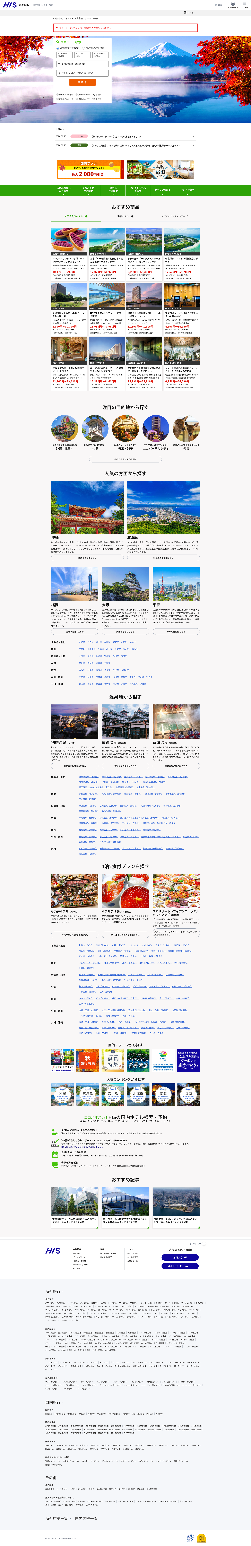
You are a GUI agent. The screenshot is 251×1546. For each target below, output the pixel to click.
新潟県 (99, 655)
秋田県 (107, 642)
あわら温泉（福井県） (112, 811)
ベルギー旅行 (130, 1310)
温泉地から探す (113, 189)
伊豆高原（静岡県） (121, 986)
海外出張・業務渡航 (53, 1501)
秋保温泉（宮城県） (111, 781)
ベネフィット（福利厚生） (146, 1501)
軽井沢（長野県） (87, 974)
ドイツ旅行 (91, 1310)
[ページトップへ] (204, 1243)
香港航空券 (99, 1332)
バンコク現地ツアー (121, 1382)
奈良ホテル (196, 1445)
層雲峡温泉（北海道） (89, 781)
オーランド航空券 (187, 1339)
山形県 (124, 642)
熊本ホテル (105, 1449)
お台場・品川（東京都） (90, 962)
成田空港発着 (63, 1426)
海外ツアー (50, 1298)
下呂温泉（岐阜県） (131, 823)
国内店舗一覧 (86, 1518)
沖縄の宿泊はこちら (87, 557)
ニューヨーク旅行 (103, 1317)
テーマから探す (163, 189)
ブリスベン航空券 (191, 1346)
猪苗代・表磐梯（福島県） (180, 950)
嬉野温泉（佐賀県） (175, 848)
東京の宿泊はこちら (176, 631)
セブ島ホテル (76, 1366)
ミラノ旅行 (175, 1306)
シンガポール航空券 (177, 1332)
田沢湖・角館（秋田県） (152, 956)
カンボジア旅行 (86, 1306)
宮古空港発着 (129, 1433)
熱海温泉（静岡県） (88, 817)
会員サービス (233, 7)
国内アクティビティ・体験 (57, 1457)
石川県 (116, 655)
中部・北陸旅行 (114, 1414)
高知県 (141, 676)
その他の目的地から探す (125, 459)
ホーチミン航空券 (65, 1336)
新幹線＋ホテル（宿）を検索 (89, 99)
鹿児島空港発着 (90, 1433)
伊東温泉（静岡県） (109, 817)
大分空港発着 (50, 1433)
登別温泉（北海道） (133, 776)
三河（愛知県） (107, 991)
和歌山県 (125, 669)
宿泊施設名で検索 (95, 48)
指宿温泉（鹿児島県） (153, 848)
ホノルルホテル (51, 1362)
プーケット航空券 (160, 1332)
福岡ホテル (82, 1449)
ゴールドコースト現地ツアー (110, 1385)
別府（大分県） (109, 1022)
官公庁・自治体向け (66, 1505)
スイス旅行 (102, 1310)
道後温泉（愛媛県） (88, 841)
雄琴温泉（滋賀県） (152, 829)
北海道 (82, 642)
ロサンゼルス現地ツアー (151, 1385)
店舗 (220, 5)
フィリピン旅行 (187, 1303)
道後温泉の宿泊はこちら (125, 766)
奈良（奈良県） (183, 998)
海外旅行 (52, 1291)
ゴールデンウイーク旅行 (66, 1489)
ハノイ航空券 (79, 1336)
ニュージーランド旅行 (117, 1313)
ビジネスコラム (91, 1505)
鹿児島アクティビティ (53, 1465)
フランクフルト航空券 (175, 1343)
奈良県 (116, 669)
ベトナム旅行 (61, 1306)
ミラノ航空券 (159, 1343)
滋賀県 (107, 669)
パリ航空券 (134, 1343)
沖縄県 (143, 683)
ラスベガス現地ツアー (171, 1385)
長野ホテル (128, 1445)
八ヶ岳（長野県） (136, 974)
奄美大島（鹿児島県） (89, 1027)
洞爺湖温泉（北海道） (89, 776)
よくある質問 (132, 1257)
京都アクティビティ (146, 1461)
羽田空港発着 (50, 1426)
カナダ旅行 (131, 1317)
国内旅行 (52, 1402)
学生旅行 (122, 1489)
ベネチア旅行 (187, 1306)
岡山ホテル (49, 1449)
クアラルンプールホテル (175, 1362)
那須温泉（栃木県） (133, 793)
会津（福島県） (158, 950)
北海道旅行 (71, 1414)
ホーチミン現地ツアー (54, 1385)
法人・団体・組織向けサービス (59, 1497)
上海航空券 (110, 1332)
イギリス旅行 (79, 1310)
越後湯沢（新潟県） (175, 974)
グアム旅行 (60, 1303)
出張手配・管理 (69, 1501)
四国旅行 (149, 1414)
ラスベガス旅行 (68, 1317)
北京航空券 (121, 1332)
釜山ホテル (104, 1362)
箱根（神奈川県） (112, 962)
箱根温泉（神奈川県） (89, 793)
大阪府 (82, 669)
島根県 (99, 676)
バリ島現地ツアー (104, 1382)
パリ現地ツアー (69, 1389)
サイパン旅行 (72, 1303)
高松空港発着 (127, 1429)
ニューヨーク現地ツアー (191, 1385)
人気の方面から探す (88, 189)
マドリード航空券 (90, 1346)
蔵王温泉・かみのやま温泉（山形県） (96, 787)
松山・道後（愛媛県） (159, 1010)
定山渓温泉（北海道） (155, 776)
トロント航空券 (69, 1343)
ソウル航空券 (50, 1332)
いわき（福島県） (87, 956)
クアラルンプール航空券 (109, 1336)
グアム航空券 (72, 1339)
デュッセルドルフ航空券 (54, 1346)
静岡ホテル (117, 1445)
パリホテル (153, 1366)
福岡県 (82, 683)
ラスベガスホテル (139, 1366)
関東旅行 (91, 1414)
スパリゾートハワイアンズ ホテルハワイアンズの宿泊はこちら (175, 933)
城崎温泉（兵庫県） (109, 829)
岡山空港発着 (114, 1429)
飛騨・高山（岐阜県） (182, 986)
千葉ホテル (95, 1445)
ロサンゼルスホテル (122, 1366)
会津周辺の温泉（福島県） (155, 781)
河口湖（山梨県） (155, 974)
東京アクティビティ (128, 1461)
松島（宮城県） (142, 950)
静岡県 (90, 662)
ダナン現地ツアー (72, 1385)
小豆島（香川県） (180, 1010)
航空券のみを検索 (66, 95)
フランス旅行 (67, 1310)
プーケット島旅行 (172, 1303)
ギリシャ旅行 (194, 1310)
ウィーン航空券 (125, 1346)
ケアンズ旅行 (81, 1313)
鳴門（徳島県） (113, 1015)
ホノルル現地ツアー (53, 1382)
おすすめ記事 (187, 189)
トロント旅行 (159, 1317)
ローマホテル (179, 1366)
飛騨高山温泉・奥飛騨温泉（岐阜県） (160, 823)
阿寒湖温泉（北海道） (178, 776)
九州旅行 (159, 1414)
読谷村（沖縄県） (165, 1027)
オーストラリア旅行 (53, 1313)
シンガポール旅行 (146, 1303)
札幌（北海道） (86, 945)
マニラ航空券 (193, 1332)
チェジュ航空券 (75, 1332)
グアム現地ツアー (88, 1382)
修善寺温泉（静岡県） (89, 823)
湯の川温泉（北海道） (112, 776)
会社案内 (76, 1253)
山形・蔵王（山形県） (108, 956)
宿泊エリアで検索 (69, 48)
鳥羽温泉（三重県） (111, 823)
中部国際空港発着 (169, 1426)
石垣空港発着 (116, 1433)
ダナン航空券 (92, 1336)
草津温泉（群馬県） (154, 793)
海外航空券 (50, 1328)
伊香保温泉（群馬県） (176, 793)
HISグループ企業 (79, 1261)
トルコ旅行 (195, 1317)
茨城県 (118, 649)
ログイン (191, 13)
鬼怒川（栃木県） (147, 962)
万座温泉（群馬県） (88, 799)
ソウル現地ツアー (168, 1382)
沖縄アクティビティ (53, 1461)
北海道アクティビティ (110, 1461)
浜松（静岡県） (140, 986)
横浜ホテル (106, 1445)
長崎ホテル (93, 1449)
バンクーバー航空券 (53, 1343)
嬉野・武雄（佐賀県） (128, 1027)
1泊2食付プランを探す (138, 189)
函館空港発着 (103, 1426)
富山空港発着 (50, 1429)
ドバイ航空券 (97, 1350)
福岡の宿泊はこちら (75, 631)
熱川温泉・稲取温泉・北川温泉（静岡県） (139, 817)
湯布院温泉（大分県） (110, 848)
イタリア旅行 (153, 1306)
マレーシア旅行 (101, 1306)
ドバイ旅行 (184, 1317)
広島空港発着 (101, 1429)
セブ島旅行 (200, 1303)
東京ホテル (49, 1445)
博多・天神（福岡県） (89, 1022)
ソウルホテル (92, 1362)
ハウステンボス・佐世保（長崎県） (151, 1022)
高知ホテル (71, 1449)
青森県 (90, 642)
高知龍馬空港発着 (155, 1429)
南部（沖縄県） (103, 1032)
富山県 (107, 655)
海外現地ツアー (52, 1377)
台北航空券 (88, 1332)
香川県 (133, 676)
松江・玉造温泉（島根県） (114, 1010)
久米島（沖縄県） (157, 1032)
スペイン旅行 (143, 1310)
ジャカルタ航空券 (146, 1336)
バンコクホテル (157, 1362)
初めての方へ (132, 1253)
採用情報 (76, 1268)
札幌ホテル (73, 1445)
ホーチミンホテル (194, 1362)
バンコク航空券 (145, 1332)
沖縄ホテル (139, 1449)
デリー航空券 (161, 1336)
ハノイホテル (50, 1366)
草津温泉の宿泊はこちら (176, 766)
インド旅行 (113, 1306)
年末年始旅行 (101, 1489)
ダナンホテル (63, 1366)
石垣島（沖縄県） (120, 1032)
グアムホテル (79, 1362)
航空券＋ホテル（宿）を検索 (89, 95)
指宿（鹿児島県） (178, 1022)
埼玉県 (109, 649)
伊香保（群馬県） (87, 967)
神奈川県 (91, 649)
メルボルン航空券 (65, 1350)
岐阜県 (99, 662)
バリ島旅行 (49, 1306)
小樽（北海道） (119, 945)
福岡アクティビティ (181, 1461)
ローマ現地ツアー (84, 1389)
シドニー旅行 (68, 1313)
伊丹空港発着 (76, 1429)
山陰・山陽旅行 (138, 1414)
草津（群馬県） (181, 962)
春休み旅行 (49, 1489)
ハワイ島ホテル (66, 1362)
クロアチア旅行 (170, 1310)
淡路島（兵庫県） (149, 998)
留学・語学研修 (186, 1501)
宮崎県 (124, 683)
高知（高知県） (129, 1015)
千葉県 (101, 649)
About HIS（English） (81, 1264)
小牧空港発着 (183, 1426)
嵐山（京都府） (103, 998)
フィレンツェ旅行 (52, 1310)
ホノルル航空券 (189, 1336)
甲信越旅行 (101, 1414)
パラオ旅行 (84, 1303)
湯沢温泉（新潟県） (129, 805)
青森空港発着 (116, 1426)
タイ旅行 (159, 1303)
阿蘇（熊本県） (109, 1027)
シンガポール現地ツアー (187, 1382)
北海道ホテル (61, 1445)
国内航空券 (50, 1422)
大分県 (116, 683)
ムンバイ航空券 (174, 1336)
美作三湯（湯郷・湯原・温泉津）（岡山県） (161, 836)
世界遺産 (140, 1489)
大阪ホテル (174, 1445)
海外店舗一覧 (56, 1518)
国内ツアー (50, 1409)
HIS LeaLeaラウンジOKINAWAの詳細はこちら (82, 1146)
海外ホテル (50, 1358)
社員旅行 (81, 1501)
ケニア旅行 (62, 1320)
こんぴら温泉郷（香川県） (91, 1015)
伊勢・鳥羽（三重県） (159, 986)
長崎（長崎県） (125, 1022)
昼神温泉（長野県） (88, 805)
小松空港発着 (196, 1426)
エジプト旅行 (50, 1320)
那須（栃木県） (129, 962)
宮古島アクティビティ (90, 1461)
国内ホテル (50, 1441)
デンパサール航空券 (129, 1336)
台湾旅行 (104, 1303)
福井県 (124, 655)
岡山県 (90, 676)
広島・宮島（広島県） (89, 1010)
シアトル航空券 (141, 1339)
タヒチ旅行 (165, 1313)
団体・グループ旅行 (95, 1501)
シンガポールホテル (141, 1362)
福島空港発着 (154, 1426)
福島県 (133, 642)
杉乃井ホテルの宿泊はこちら (75, 934)
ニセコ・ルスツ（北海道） (141, 945)
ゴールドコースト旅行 (97, 1313)
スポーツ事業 (50, 1505)
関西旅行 (126, 1414)
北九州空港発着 (183, 1429)
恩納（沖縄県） (86, 1032)
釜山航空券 (62, 1332)
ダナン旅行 (73, 1306)
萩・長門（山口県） (137, 1010)
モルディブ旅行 (178, 1313)
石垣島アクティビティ (71, 1461)
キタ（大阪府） (86, 998)
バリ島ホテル (89, 1366)
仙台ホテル (84, 1445)
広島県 (82, 676)
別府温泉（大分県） (88, 848)
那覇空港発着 (103, 1433)
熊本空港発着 (63, 1433)
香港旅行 (113, 1303)
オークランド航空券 (82, 1350)
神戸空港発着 (89, 1429)
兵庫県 (90, 669)
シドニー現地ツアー (131, 1385)
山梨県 (82, 655)
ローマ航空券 (146, 1343)
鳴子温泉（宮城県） (131, 781)
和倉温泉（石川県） (173, 805)
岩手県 (99, 642)
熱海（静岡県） (86, 986)
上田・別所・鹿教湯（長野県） (112, 974)
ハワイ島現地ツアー (71, 1382)
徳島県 (149, 676)
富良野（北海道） (163, 945)
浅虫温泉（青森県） (146, 787)
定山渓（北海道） (87, 950)
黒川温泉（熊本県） (131, 848)
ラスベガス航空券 (126, 1339)
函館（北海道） (103, 945)
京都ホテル (163, 1445)
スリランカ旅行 (126, 1306)
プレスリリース (79, 1257)
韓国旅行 (94, 1303)
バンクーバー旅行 (145, 1317)
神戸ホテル (185, 1445)
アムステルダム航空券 (108, 1346)
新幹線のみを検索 (66, 99)
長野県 (90, 655)
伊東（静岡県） (103, 986)
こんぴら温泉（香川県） (111, 841)
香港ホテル (126, 1362)
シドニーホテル (193, 1366)
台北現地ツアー (153, 1382)
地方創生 (79, 1505)
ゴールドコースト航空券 (171, 1346)
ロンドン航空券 (122, 1343)
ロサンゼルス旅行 (52, 1317)
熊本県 (107, 683)
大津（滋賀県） (166, 998)
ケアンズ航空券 (154, 1346)
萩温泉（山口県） (191, 836)
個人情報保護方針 (107, 1257)
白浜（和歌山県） (87, 1003)
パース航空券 (50, 1350)
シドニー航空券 (139, 1346)
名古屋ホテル (151, 1445)
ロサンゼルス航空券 (87, 1339)
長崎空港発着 (196, 1429)
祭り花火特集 (151, 1489)
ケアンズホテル (51, 1369)
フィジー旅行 (133, 1313)
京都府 (99, 669)
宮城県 (116, 642)
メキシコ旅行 (172, 1317)
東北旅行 (81, 1414)
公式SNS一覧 (132, 1261)
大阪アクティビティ (163, 1461)
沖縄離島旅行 (60, 1414)
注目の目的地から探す (64, 189)
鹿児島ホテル (128, 1449)
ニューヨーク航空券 (157, 1339)
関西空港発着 (63, 1429)
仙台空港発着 (142, 1426)
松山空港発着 (140, 1429)
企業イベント (110, 1501)
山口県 (116, 676)
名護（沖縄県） (183, 1027)
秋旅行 (91, 1489)
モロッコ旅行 (74, 1320)
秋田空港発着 (129, 1426)
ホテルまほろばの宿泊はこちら (125, 934)
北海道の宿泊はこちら (163, 557)
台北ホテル (115, 1362)
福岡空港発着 (169, 1429)
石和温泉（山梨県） (109, 805)
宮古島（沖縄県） (139, 1032)
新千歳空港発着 (77, 1426)
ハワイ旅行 (49, 1303)
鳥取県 (107, 676)
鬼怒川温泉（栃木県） (112, 793)
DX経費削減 (163, 1501)
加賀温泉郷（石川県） (151, 805)
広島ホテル (60, 1449)
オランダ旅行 (156, 1310)
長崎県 (90, 683)
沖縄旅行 (48, 1414)
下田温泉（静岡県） (170, 817)
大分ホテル (116, 1449)
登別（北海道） (105, 950)
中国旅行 (133, 1303)
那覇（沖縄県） (148, 1027)
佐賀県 (99, 683)
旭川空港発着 (90, 1426)
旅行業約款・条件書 (108, 1253)
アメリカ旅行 (191, 1313)
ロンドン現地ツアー (53, 1389)
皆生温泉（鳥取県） (109, 836)
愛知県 (82, 662)
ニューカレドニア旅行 (149, 1313)
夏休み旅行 (82, 1489)
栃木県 (126, 649)
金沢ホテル (139, 1445)
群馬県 (135, 649)
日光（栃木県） (164, 962)
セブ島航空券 (50, 1336)
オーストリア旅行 (116, 1310)
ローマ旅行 (164, 1306)
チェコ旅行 (182, 1310)
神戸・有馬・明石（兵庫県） (125, 998)
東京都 (82, 649)
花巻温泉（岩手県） (125, 787)
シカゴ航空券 (173, 1339)
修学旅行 (174, 1501)
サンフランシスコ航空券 (107, 1339)
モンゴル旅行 (140, 1306)
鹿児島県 (134, 683)
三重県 (107, 662)
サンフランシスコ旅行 (84, 1317)
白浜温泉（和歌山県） (130, 829)
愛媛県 (124, 676)
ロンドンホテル (166, 1366)
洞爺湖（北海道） (182, 945)
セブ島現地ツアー (138, 1382)
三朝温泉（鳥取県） (129, 836)
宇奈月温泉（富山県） (89, 811)
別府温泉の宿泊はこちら (75, 766)
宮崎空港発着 (76, 1433)
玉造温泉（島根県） (88, 836)
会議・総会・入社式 (125, 1501)
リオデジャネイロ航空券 (103, 1343)
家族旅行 (112, 1489)
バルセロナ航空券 (74, 1346)
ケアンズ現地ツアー (89, 1385)
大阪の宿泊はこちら (125, 631)
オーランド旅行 (118, 1317)
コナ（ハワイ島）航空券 (54, 1339)
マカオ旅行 (123, 1303)
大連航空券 (132, 1332)
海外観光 (131, 1489)
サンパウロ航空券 (85, 1343)
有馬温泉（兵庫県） (88, 829)
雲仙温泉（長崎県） (88, 853)
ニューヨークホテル (104, 1366)
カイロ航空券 (110, 1350)
